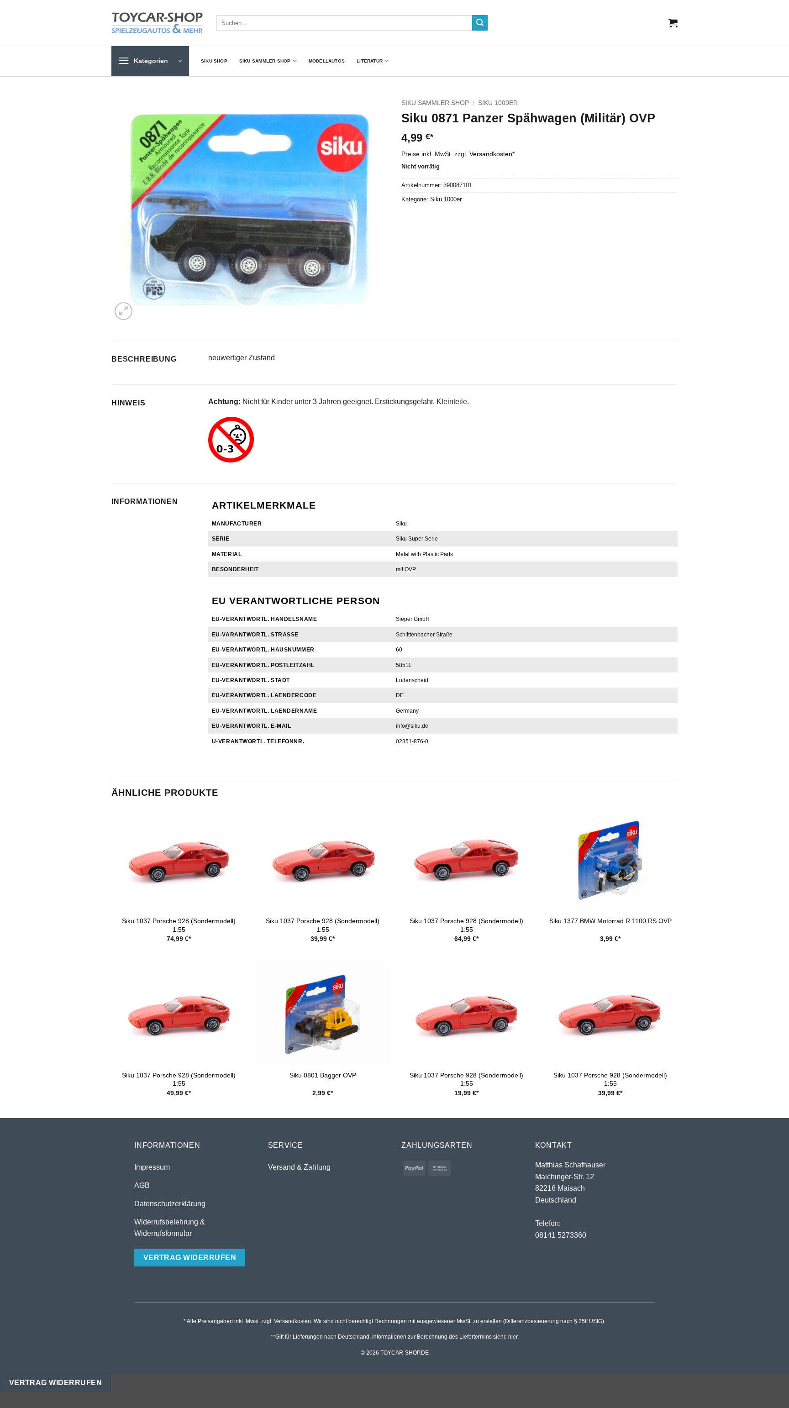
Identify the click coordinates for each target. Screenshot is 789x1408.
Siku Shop (214, 60)
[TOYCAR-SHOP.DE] (157, 23)
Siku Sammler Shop (265, 60)
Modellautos (327, 60)
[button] (673, 23)
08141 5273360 (560, 1235)
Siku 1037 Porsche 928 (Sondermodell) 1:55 (179, 925)
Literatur (370, 60)
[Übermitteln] (480, 23)
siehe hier (505, 1337)
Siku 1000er (498, 103)
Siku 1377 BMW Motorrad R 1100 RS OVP (610, 921)
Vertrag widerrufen (55, 1383)
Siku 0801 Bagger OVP (322, 1075)
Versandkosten (490, 154)
